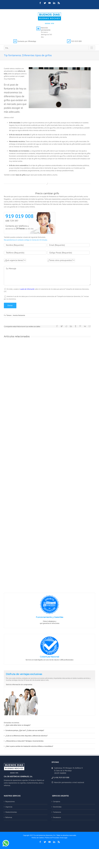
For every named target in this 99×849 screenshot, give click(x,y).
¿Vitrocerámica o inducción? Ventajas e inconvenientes (24, 741)
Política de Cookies (38, 838)
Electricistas (57, 807)
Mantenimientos (11, 812)
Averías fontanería (19, 315)
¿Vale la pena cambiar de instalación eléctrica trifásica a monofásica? (29, 746)
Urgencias (8, 807)
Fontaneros (57, 812)
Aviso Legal (63, 838)
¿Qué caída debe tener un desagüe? (18, 725)
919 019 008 (19, 216)
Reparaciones (10, 801)
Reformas (8, 817)
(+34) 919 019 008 (61, 777)
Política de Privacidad (52, 838)
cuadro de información (27, 289)
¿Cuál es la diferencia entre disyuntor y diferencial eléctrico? (26, 736)
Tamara (8, 315)
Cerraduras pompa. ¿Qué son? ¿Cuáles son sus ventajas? (24, 730)
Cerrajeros (56, 801)
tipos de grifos (21, 175)
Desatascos (57, 817)
